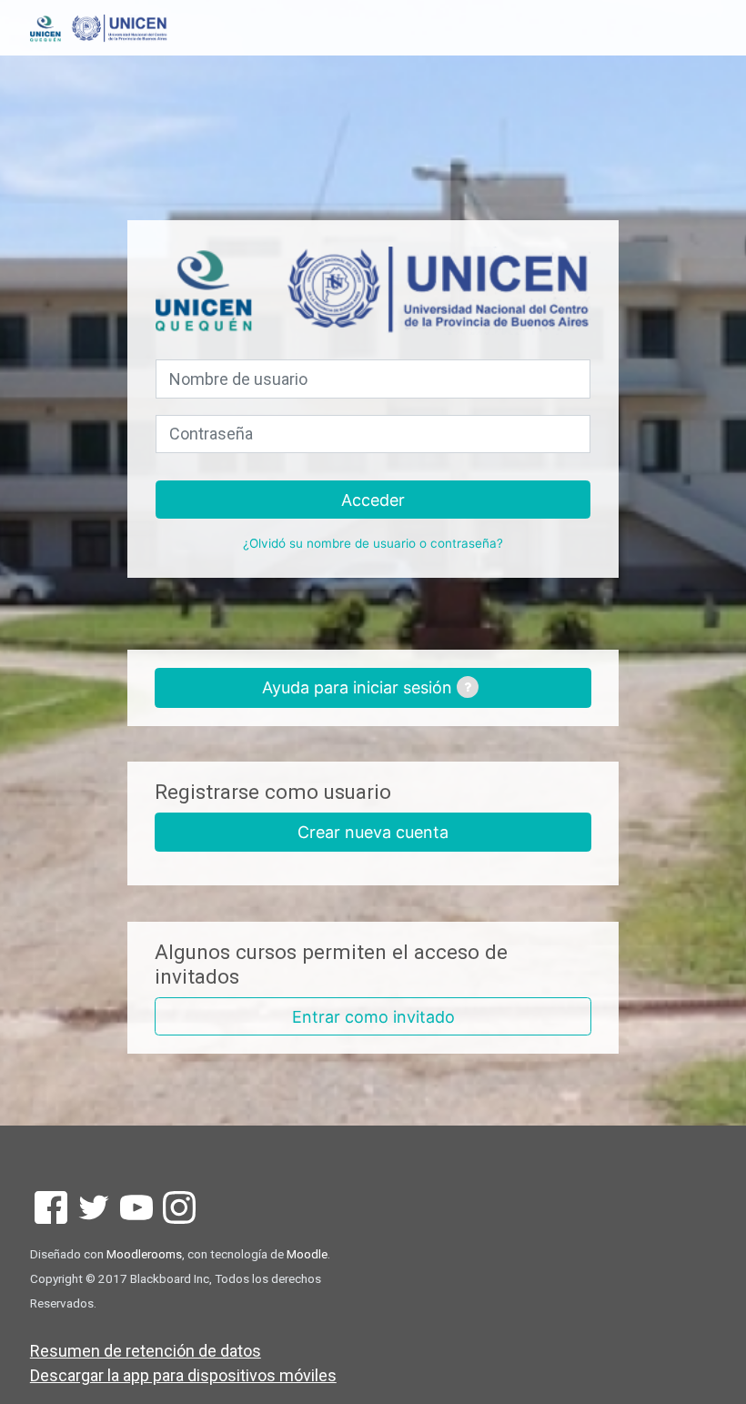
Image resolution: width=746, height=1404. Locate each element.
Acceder (373, 500)
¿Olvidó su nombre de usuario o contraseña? (373, 543)
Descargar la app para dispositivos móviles (183, 1375)
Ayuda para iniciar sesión (359, 687)
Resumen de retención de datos (145, 1350)
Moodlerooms (144, 1254)
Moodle (307, 1254)
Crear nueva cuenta (373, 832)
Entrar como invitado (373, 1016)
